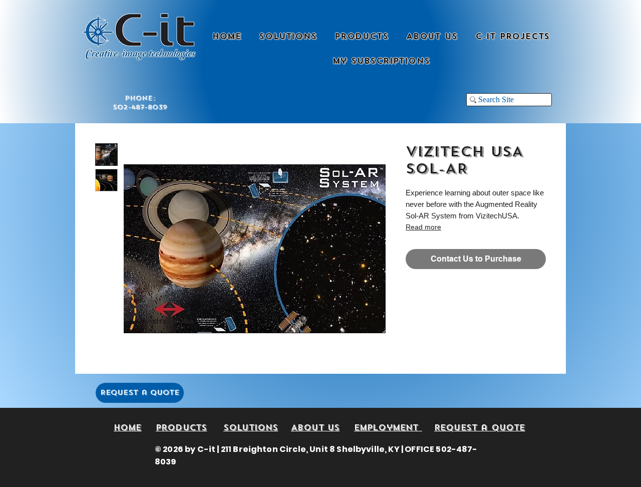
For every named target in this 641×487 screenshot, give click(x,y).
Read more (423, 227)
